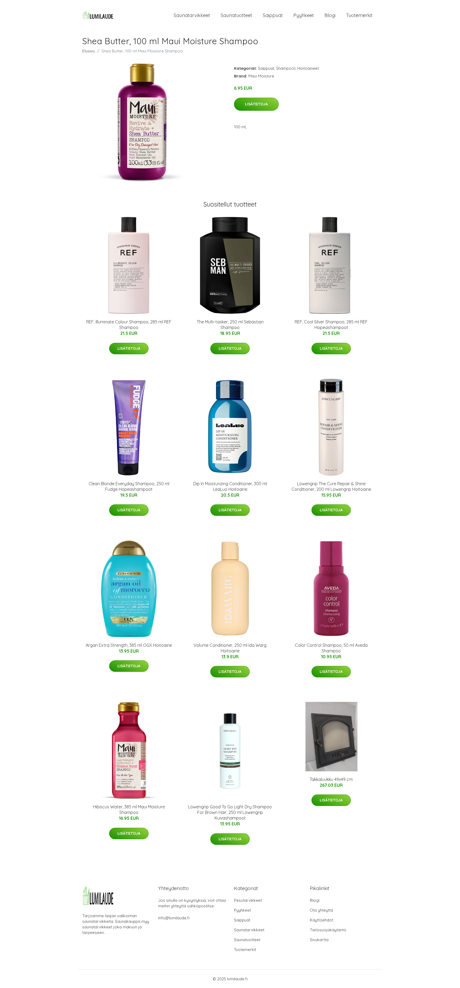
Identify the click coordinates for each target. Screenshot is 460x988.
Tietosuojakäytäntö (328, 929)
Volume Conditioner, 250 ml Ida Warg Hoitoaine (230, 648)
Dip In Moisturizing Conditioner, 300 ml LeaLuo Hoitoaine (230, 486)
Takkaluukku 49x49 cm (331, 779)
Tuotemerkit (359, 15)
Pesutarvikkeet (248, 900)
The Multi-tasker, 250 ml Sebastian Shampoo (230, 324)
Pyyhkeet (303, 15)
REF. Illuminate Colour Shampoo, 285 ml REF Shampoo (128, 324)
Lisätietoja (256, 104)
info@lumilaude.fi (174, 917)
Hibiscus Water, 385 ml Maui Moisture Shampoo (129, 809)
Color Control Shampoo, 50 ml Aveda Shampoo (331, 648)
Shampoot (285, 68)
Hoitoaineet (308, 68)
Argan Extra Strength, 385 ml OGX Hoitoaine (129, 645)
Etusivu (88, 50)
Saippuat (273, 15)
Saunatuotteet (236, 15)
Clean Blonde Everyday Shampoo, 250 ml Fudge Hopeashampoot (129, 486)
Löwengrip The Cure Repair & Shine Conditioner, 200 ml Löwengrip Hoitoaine (331, 486)
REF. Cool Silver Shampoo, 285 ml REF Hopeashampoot (331, 324)
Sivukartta (319, 939)
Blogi (330, 15)
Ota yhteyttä (321, 910)
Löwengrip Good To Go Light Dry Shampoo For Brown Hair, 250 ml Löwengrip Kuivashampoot (230, 812)
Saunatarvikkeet (192, 15)
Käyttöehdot (321, 920)
